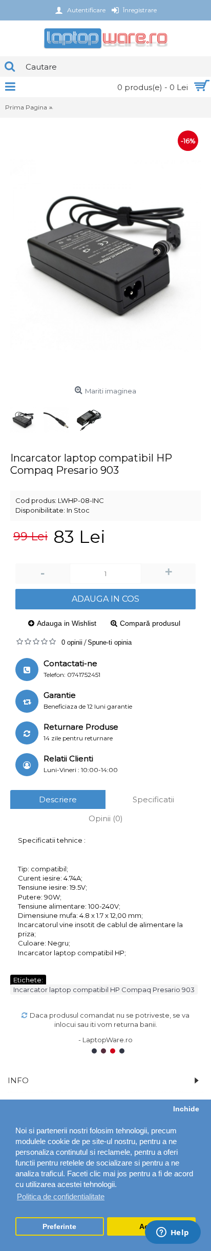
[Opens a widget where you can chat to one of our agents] (172, 1233)
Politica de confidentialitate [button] (60, 1196)
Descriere (58, 799)
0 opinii (71, 642)
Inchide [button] (186, 1109)
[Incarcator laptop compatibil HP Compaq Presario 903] (105, 255)
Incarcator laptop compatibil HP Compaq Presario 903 (104, 989)
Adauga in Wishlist (66, 623)
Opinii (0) (106, 818)
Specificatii (153, 799)
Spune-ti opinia (110, 642)
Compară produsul (150, 623)
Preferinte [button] (59, 1227)
